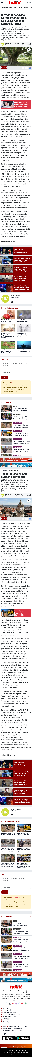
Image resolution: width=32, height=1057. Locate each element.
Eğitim (15, 406)
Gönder (5, 377)
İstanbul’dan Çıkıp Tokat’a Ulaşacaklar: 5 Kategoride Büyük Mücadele (22, 426)
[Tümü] (30, 402)
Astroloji (12, 12)
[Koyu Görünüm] (28, 2)
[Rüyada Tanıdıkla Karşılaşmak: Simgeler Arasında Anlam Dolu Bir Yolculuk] (8, 328)
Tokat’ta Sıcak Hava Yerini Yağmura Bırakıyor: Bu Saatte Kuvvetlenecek (8, 865)
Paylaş (5, 67)
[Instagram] (16, 1003)
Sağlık (4, 1034)
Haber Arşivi (6, 1022)
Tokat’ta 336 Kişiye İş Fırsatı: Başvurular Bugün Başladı (21, 451)
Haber (15, 7)
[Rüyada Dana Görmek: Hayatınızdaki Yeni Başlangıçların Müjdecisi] (8, 344)
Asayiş (26, 7)
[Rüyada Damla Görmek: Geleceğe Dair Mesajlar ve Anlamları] (24, 344)
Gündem (14, 1030)
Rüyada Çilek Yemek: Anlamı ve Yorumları (6, 320)
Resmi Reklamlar (17, 1028)
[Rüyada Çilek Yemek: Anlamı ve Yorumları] (8, 314)
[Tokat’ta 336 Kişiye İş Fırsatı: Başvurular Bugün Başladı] (24, 843)
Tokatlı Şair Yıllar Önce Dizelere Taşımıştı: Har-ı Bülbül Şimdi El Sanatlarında (20, 418)
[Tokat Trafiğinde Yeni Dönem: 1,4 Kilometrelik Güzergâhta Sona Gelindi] (24, 828)
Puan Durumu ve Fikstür (9, 1016)
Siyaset (22, 1030)
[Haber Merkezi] (5, 298)
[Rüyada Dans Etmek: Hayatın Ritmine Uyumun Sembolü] (24, 328)
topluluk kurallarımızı (17, 383)
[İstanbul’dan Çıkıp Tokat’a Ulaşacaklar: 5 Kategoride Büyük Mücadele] (8, 828)
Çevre (19, 1026)
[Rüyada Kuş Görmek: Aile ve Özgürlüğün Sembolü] (24, 314)
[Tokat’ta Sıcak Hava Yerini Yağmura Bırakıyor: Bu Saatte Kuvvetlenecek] (8, 858)
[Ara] (30, 2)
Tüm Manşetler (7, 1018)
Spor (20, 7)
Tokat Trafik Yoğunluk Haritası (11, 1014)
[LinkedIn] (19, 1003)
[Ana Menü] (2, 2)
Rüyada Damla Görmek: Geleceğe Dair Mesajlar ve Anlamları (23, 351)
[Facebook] (7, 1003)
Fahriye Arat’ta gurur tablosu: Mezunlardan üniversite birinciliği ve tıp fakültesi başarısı (23, 865)
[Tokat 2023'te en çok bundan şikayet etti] (16, 507)
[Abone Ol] (30, 68)
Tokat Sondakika (6, 7)
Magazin (23, 1032)
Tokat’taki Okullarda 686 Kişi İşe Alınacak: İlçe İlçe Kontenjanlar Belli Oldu (21, 443)
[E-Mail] (12, 301)
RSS (4, 1048)
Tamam (20, 1055)
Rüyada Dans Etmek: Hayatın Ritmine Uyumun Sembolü (23, 335)
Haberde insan (7, 1028)
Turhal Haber (6, 1030)
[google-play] (23, 1038)
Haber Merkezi (15, 297)
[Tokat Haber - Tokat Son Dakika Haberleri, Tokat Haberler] (15, 2)
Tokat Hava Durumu (8, 1011)
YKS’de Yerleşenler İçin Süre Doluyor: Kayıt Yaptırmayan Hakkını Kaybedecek (21, 410)
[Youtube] (22, 1003)
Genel (25, 1026)
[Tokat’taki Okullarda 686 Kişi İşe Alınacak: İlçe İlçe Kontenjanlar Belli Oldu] (8, 843)
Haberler (4, 12)
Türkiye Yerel (12, 1026)
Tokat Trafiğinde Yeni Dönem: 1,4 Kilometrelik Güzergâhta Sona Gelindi (22, 434)
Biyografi (15, 1032)
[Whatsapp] (25, 1003)
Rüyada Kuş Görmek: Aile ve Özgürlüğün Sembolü (23, 320)
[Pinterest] (13, 1003)
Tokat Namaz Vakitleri (9, 1012)
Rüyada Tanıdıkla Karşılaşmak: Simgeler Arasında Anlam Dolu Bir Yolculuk (7, 335)
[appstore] (8, 1038)
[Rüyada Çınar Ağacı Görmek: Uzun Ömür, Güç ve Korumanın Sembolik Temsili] (16, 56)
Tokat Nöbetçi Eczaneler (10, 1009)
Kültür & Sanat (17, 414)
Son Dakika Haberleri (9, 1020)
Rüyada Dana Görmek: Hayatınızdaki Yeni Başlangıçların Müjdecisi (7, 351)
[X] (10, 1003)
